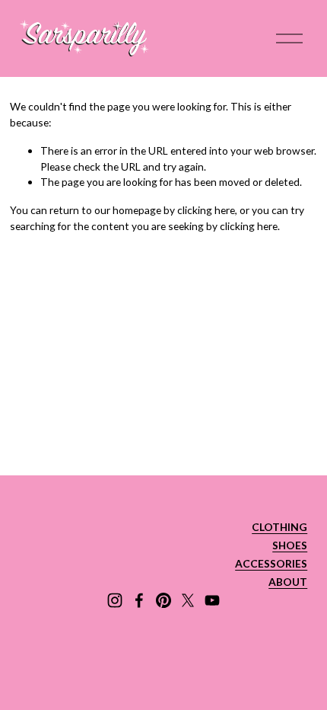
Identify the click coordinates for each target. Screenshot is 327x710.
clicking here (206, 209)
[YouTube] (212, 600)
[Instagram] (114, 600)
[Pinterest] (163, 600)
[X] (187, 600)
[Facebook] (139, 600)
